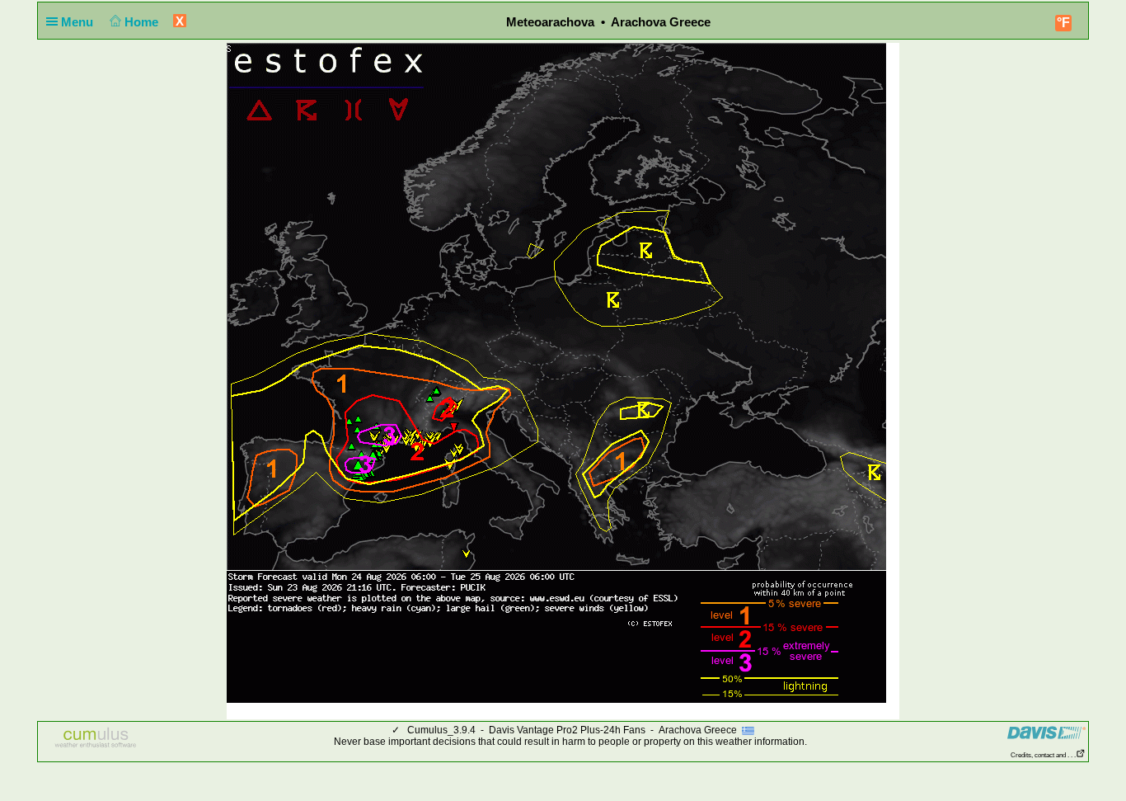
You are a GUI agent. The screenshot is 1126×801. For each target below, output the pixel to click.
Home (143, 22)
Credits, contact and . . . (1043, 755)
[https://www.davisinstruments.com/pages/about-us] (1046, 732)
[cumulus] (96, 738)
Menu (79, 22)
